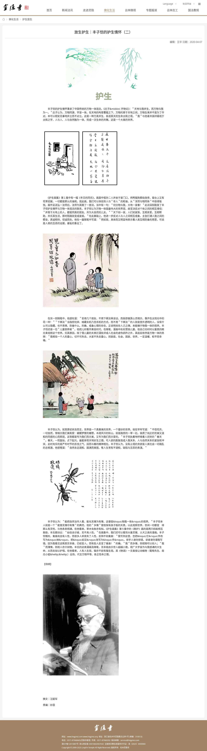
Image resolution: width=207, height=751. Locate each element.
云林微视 (130, 10)
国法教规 (193, 10)
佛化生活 (109, 10)
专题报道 (151, 10)
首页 (49, 10)
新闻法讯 (67, 10)
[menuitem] (170, 4)
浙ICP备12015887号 (70, 744)
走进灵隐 (88, 10)
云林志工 (172, 10)
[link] (3, 19)
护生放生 (27, 19)
